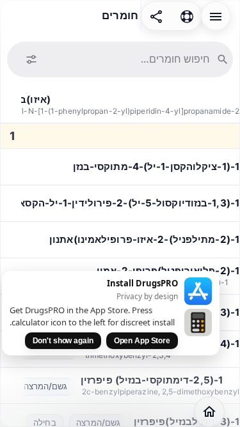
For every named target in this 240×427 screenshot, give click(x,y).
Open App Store (142, 340)
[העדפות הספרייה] (31, 59)
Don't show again (63, 340)
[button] (215, 15)
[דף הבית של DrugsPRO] (209, 411)
